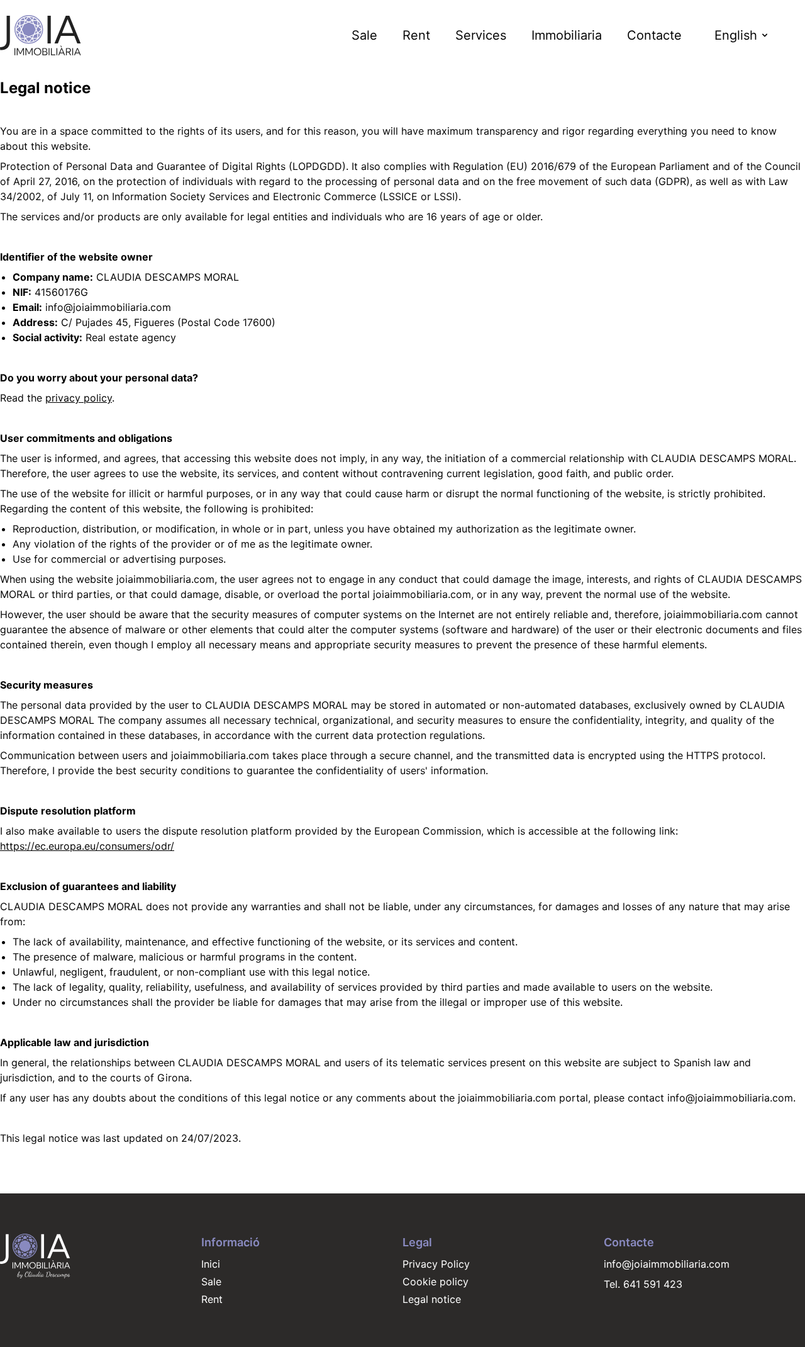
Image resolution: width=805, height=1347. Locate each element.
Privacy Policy (436, 1264)
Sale (364, 35)
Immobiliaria (566, 35)
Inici (210, 1264)
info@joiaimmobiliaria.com (667, 1264)
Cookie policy (435, 1281)
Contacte (654, 35)
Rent (416, 35)
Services (480, 35)
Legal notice (431, 1299)
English (735, 35)
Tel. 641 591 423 (643, 1284)
